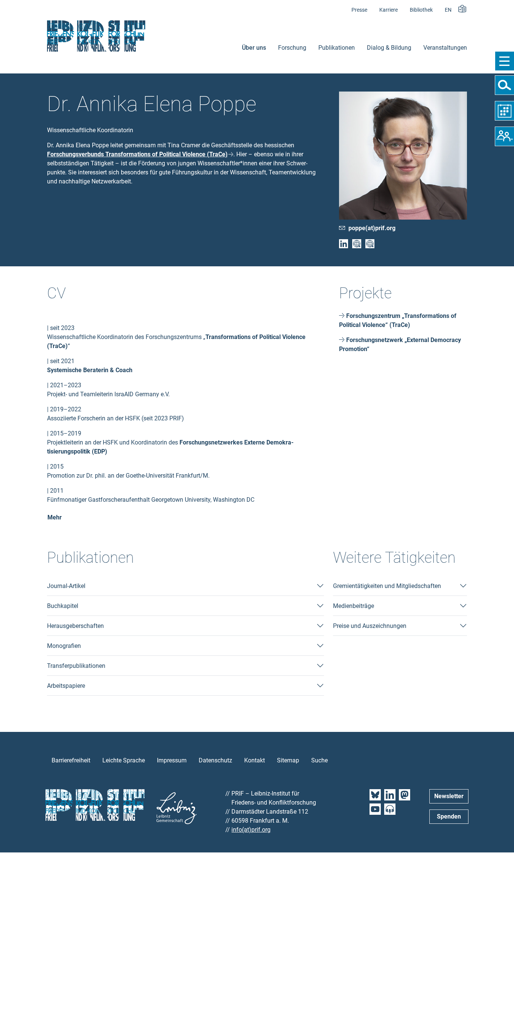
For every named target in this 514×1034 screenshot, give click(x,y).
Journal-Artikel (66, 586)
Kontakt (254, 760)
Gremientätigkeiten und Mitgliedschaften (387, 586)
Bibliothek (421, 10)
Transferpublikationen (76, 665)
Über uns (254, 47)
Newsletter (449, 796)
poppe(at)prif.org (371, 228)
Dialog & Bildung (389, 47)
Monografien (64, 645)
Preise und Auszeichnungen (369, 625)
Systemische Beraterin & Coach (89, 370)
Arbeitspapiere (66, 685)
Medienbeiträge (353, 605)
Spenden (449, 816)
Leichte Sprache (123, 760)
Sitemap (288, 760)
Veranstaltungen (445, 47)
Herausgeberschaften (75, 625)
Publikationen (336, 47)
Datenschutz (215, 760)
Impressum (172, 760)
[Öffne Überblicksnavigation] (504, 61)
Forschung (292, 47)
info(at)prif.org (251, 829)
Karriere (388, 10)
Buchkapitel (62, 605)
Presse (359, 10)
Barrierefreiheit (71, 760)
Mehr (54, 517)
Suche (319, 760)
